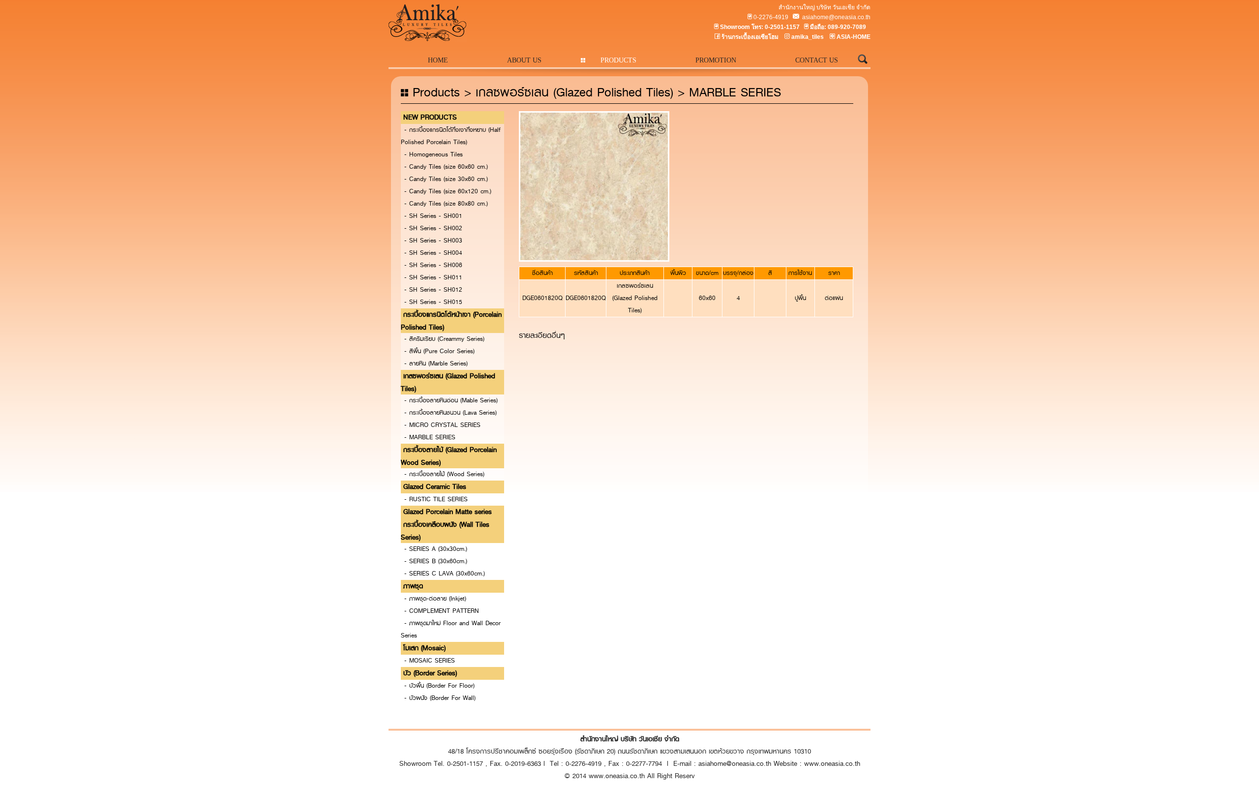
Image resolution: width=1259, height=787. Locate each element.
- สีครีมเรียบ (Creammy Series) (444, 339)
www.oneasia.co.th (832, 763)
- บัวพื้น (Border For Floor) (439, 686)
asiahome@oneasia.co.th (835, 17)
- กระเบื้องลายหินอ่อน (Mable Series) (451, 400)
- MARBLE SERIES (429, 437)
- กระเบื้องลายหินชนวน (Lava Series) (450, 413)
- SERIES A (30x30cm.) (435, 549)
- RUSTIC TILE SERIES (436, 499)
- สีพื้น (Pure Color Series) (439, 351)
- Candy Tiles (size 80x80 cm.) (446, 204)
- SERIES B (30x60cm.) (435, 561)
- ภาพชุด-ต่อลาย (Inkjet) (435, 599)
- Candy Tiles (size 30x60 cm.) (446, 179)
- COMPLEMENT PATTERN (441, 611)
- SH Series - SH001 (433, 216)
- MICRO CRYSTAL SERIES (442, 425)
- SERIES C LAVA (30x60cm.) (444, 573)
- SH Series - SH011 (433, 277)
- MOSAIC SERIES (429, 661)
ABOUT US (524, 60)
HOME (438, 60)
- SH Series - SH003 (433, 240)
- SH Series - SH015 (433, 302)
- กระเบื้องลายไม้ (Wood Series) (444, 474)
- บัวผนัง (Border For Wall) (440, 698)
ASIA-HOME (853, 36)
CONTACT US (816, 60)
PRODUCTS (618, 60)
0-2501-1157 (782, 27)
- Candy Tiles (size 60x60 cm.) (446, 167)
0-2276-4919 (770, 17)
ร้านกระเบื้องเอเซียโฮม (750, 36)
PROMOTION (715, 60)
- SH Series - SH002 (433, 228)
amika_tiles (807, 36)
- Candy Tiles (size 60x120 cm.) (447, 191)
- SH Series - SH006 (433, 265)
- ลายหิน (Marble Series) (436, 363)
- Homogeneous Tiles (433, 154)
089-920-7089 (847, 27)
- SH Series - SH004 (433, 253)
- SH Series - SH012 (433, 290)
